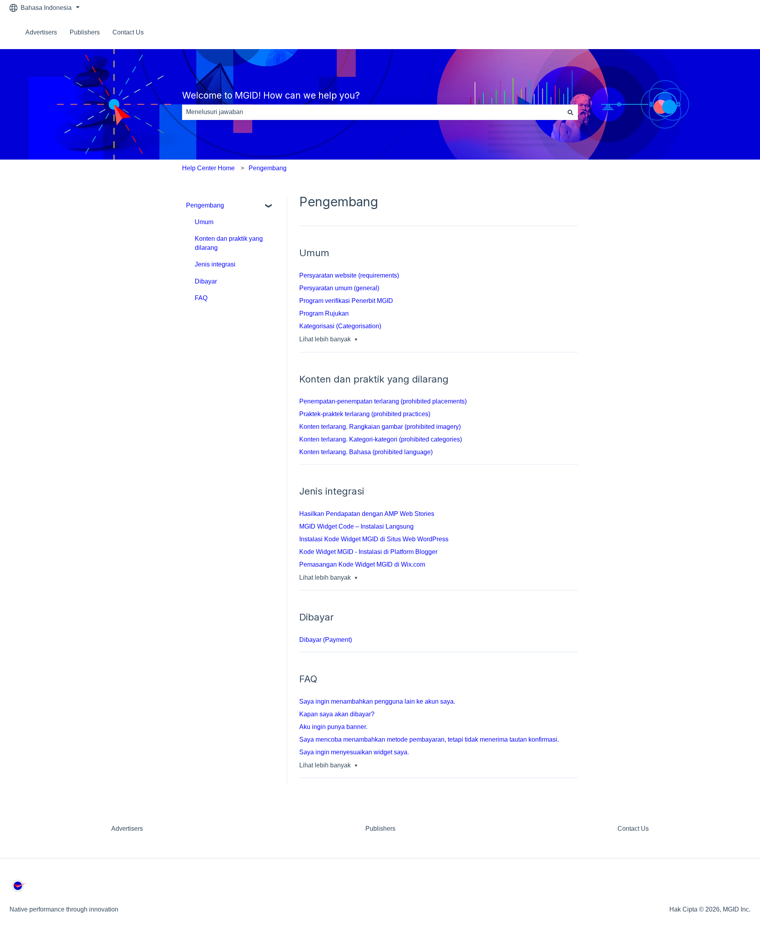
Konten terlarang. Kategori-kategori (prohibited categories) (380, 439)
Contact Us (128, 32)
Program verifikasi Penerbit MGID (346, 300)
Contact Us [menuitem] (633, 828)
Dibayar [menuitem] (206, 281)
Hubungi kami (723, 32)
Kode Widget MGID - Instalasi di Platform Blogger (368, 551)
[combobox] (372, 112)
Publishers (85, 32)
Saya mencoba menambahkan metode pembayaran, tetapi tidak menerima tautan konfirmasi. (429, 739)
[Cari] (570, 112)
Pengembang (268, 168)
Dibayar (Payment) (325, 639)
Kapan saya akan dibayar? (336, 714)
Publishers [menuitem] (380, 828)
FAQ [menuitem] (201, 298)
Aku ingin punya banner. (334, 726)
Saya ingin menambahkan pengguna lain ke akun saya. (378, 701)
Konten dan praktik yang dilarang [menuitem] (229, 243)
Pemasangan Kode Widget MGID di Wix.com (362, 564)
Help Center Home (208, 168)
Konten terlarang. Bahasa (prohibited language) (366, 452)
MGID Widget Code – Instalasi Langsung (356, 526)
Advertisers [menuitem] (127, 828)
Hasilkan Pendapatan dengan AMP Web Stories (366, 513)
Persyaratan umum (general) (339, 288)
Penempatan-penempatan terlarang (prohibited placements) (383, 401)
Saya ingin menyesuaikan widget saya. (354, 752)
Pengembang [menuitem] (205, 205)
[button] (268, 206)
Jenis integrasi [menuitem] (215, 264)
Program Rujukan (324, 313)
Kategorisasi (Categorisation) (340, 326)
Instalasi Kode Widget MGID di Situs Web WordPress (373, 539)
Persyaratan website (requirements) (349, 275)
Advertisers (41, 32)
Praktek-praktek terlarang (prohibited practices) (364, 414)
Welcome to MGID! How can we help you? (271, 95)
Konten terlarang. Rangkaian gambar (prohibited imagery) (380, 426)
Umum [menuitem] (204, 222)
